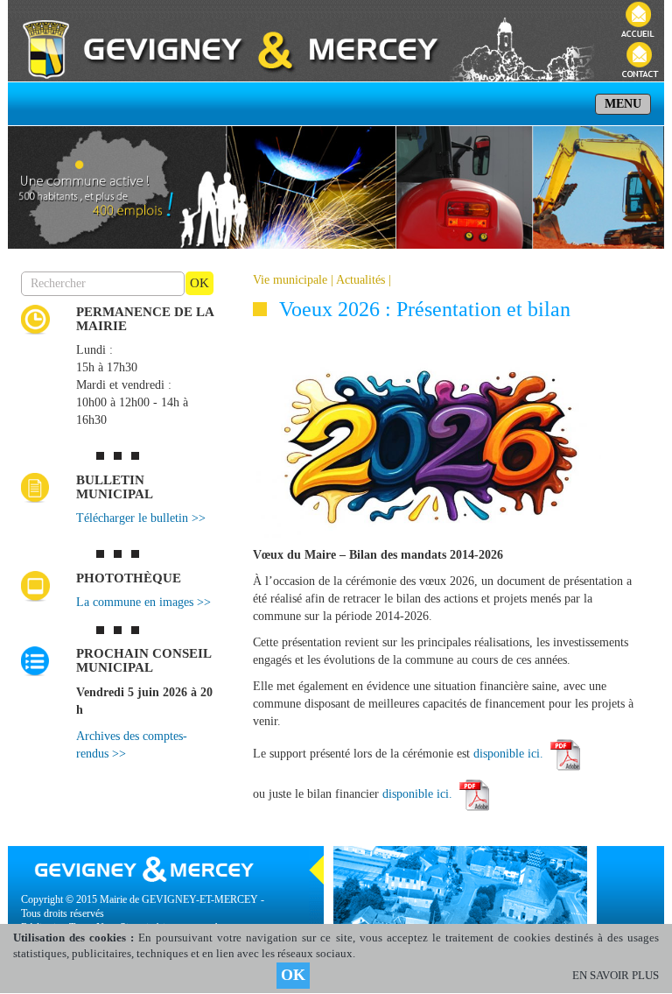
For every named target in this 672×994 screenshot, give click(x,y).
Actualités (360, 279)
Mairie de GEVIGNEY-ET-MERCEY (179, 899)
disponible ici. (510, 753)
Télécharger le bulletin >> (141, 518)
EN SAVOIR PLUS (615, 975)
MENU (623, 103)
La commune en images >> (143, 602)
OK (293, 974)
